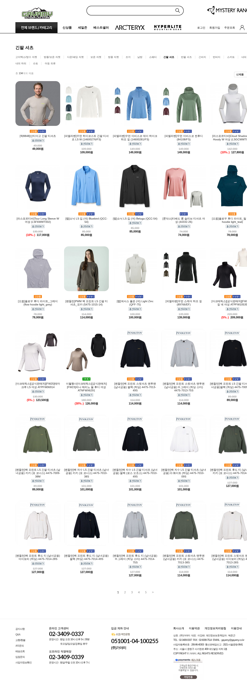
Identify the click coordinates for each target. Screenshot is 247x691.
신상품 (67, 27)
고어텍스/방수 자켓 (26, 57)
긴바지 (202, 57)
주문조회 (229, 27)
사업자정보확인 (23, 662)
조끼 (128, 57)
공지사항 (20, 628)
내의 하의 (20, 63)
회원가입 (214, 27)
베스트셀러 (101, 27)
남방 (139, 57)
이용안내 (236, 628)
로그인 (201, 27)
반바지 (216, 57)
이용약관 (194, 628)
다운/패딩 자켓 (75, 57)
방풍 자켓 (113, 57)
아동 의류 (50, 63)
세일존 (82, 27)
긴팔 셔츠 (168, 57)
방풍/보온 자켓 (52, 57)
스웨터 (153, 57)
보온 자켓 (96, 57)
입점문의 (20, 656)
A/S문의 (19, 645)
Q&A (17, 634)
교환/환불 (20, 640)
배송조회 (20, 651)
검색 (177, 10)
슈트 (35, 63)
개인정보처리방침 (215, 628)
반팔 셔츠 (186, 57)
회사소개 (178, 628)
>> (152, 592)
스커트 (231, 57)
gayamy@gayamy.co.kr (232, 639)
